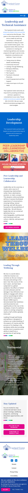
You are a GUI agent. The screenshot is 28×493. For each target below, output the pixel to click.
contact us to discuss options (12, 99)
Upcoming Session (12, 227)
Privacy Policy (14, 472)
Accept (5, 489)
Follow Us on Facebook (14, 426)
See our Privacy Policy (14, 486)
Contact (14, 468)
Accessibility (14, 476)
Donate (14, 464)
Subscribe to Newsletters (14, 432)
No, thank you (17, 489)
